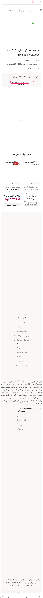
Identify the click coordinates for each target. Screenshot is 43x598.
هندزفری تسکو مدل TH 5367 (12, 190)
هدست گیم (28, 194)
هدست (10, 69)
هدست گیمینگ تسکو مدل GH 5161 (31, 197)
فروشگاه (38, 11)
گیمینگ (31, 187)
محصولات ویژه (28, 191)
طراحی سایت (20, 585)
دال (12, 585)
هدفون (12, 187)
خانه (41, 9)
